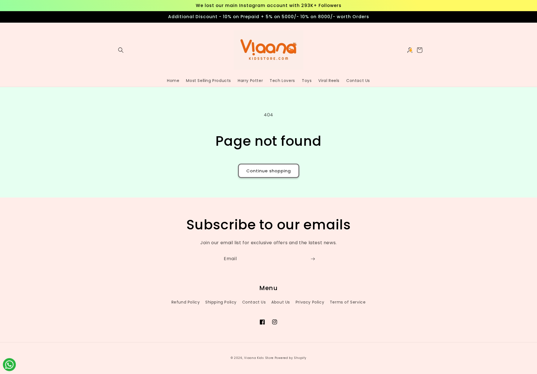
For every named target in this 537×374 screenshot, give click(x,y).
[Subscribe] (313, 259)
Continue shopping (268, 171)
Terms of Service (348, 302)
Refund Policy (185, 302)
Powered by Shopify (291, 358)
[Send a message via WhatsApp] (9, 364)
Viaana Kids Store (259, 358)
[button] (121, 50)
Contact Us (254, 302)
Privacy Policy (310, 302)
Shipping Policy (221, 302)
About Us (280, 302)
